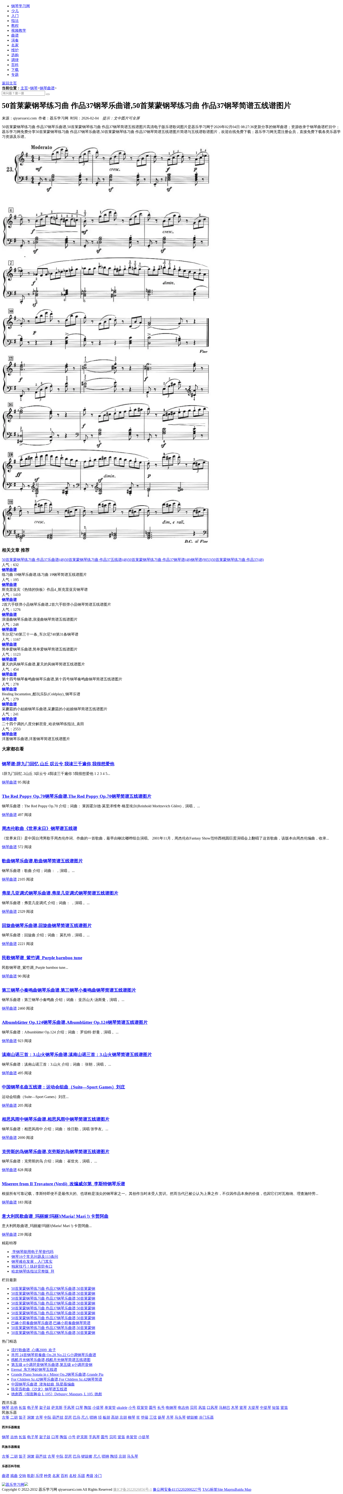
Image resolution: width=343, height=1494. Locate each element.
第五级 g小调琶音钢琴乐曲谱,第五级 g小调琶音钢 (51, 1365)
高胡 (115, 1417)
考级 (89, 1476)
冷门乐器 (206, 1417)
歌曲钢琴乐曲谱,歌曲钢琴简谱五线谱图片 (42, 860)
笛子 (22, 1417)
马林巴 (224, 1408)
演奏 (15, 40)
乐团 (81, 1476)
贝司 (193, 1408)
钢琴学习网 (20, 6)
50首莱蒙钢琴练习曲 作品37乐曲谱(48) (33, 560)
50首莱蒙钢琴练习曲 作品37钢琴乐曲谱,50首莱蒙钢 (53, 1289)
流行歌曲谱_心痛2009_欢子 (33, 1350)
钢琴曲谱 (47, 88)
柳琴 (131, 1417)
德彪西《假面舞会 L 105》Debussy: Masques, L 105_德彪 (56, 1394)
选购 (15, 55)
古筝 (5, 1417)
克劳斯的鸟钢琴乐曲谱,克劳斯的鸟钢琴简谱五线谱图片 (55, 1151)
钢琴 (34, 88)
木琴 (234, 1408)
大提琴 (253, 1408)
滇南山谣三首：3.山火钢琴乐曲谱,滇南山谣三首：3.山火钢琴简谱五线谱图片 (77, 1054)
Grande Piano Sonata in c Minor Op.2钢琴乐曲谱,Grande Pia (57, 1374)
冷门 (98, 1476)
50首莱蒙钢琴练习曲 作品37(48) (238, 560)
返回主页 (9, 83)
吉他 (14, 1408)
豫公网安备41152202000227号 (177, 1489)
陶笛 (87, 1408)
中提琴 (265, 1408)
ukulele (122, 1408)
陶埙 (114, 1456)
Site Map (224, 1489)
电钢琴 (171, 1408)
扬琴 (161, 1417)
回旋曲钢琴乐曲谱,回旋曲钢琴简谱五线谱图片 (47, 925)
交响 (22, 1476)
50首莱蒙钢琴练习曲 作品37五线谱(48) (96, 560)
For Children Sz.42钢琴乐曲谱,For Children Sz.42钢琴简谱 (56, 1379)
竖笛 (284, 1408)
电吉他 (183, 1408)
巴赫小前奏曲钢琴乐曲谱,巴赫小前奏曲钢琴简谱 (51, 1323)
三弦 (153, 1417)
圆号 (152, 1408)
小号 (132, 1408)
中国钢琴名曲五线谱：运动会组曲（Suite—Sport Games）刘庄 (63, 1087)
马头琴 (180, 1417)
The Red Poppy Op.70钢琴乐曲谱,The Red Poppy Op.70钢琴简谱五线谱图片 (76, 796)
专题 (15, 75)
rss (233, 1489)
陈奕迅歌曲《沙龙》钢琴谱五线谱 (39, 1389)
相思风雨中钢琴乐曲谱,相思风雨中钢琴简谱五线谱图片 (55, 1119)
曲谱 (15, 35)
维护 (15, 50)
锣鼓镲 (192, 1417)
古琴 (39, 1417)
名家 (15, 45)
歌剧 (31, 1476)
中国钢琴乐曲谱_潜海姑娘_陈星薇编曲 (43, 1384)
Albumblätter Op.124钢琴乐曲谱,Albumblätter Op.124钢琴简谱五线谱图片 (75, 1022)
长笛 (22, 1408)
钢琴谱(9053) (201, 560)
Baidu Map (243, 1489)
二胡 (14, 1417)
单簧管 (110, 1408)
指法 (15, 21)
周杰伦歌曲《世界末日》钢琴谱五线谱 (39, 828)
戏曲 (14, 1476)
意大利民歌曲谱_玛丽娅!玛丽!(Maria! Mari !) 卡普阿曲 (55, 1216)
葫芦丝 (57, 1417)
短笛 (276, 1408)
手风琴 (69, 1408)
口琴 (79, 1408)
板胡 (106, 1417)
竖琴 (243, 1408)
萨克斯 (57, 1408)
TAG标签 (209, 1489)
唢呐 (93, 1417)
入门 (15, 16)
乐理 (39, 1476)
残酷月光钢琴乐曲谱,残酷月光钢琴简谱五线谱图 (51, 1360)
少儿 (15, 11)
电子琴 (32, 1408)
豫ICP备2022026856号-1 (132, 1489)
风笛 (202, 1408)
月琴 (170, 1417)
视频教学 (18, 30)
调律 (15, 60)
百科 (15, 65)
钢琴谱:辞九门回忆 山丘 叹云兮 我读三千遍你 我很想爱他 (58, 763)
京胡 (123, 1417)
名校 (73, 1476)
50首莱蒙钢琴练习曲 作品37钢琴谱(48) (159, 560)
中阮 (47, 1417)
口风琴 (212, 1408)
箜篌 (144, 1417)
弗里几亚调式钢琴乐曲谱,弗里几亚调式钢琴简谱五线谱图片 (60, 893)
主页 (24, 88)
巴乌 (76, 1417)
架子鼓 (44, 1408)
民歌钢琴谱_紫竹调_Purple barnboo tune (42, 957)
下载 (15, 70)
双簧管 (142, 1408)
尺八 (85, 1417)
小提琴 (98, 1408)
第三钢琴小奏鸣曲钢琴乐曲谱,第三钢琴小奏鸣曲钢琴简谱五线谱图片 (69, 990)
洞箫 (31, 1417)
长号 (161, 1408)
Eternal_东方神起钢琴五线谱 (34, 1370)
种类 (47, 1476)
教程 (15, 26)
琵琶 (68, 1417)
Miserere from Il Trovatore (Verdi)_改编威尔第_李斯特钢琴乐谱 (63, 1183)
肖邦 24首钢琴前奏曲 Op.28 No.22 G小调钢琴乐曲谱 (53, 1355)
